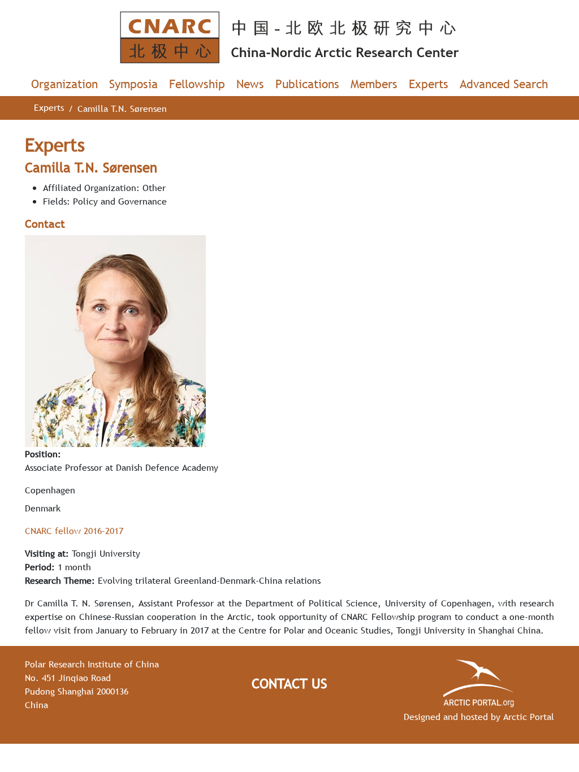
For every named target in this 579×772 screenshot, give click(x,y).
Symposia (133, 84)
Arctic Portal (528, 716)
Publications (307, 84)
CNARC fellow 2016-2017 (74, 530)
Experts (428, 84)
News (250, 84)
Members (374, 84)
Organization (64, 84)
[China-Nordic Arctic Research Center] (289, 37)
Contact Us (289, 683)
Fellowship (197, 84)
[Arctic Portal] (479, 684)
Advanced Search (504, 84)
